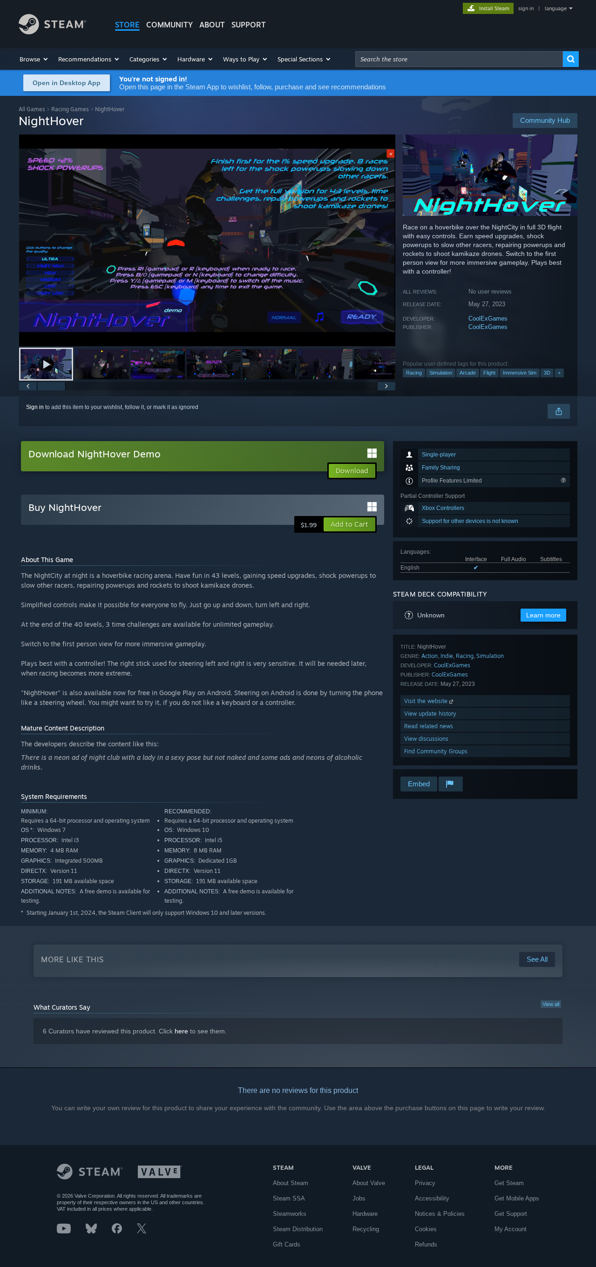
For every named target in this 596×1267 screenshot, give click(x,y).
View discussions (426, 738)
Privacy (425, 1183)
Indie (446, 655)
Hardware (365, 1213)
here (181, 1031)
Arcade (468, 372)
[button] (34, 59)
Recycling (365, 1229)
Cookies (426, 1229)
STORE (127, 24)
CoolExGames (488, 318)
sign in (526, 8)
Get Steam (509, 1183)
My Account (510, 1229)
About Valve (368, 1183)
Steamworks (289, 1213)
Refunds (426, 1244)
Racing (414, 372)
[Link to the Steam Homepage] (52, 32)
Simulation (440, 372)
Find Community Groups (435, 751)
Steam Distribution (298, 1229)
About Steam (290, 1183)
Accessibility (432, 1198)
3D (547, 372)
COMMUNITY (169, 24)
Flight (489, 372)
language (556, 8)
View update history (430, 713)
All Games (32, 109)
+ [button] (559, 372)
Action (429, 655)
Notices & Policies (440, 1213)
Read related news (428, 726)
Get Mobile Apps (516, 1198)
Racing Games (70, 109)
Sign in (35, 407)
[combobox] (459, 59)
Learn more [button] (543, 615)
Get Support (510, 1213)
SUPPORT (248, 24)
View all (550, 1004)
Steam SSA (289, 1198)
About (212, 24)
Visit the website (426, 700)
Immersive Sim (519, 372)
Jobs (359, 1198)
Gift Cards (286, 1244)
